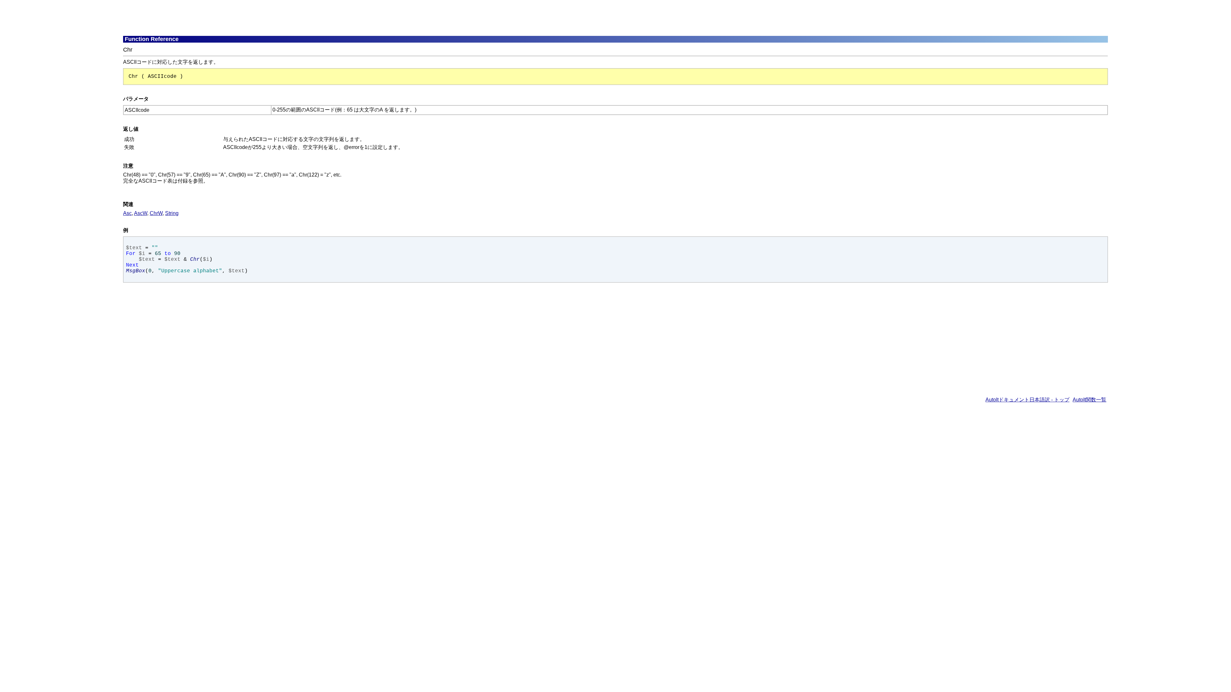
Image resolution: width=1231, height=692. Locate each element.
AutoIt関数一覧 (1089, 399)
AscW (140, 213)
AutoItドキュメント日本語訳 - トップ (1027, 399)
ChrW (156, 213)
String (172, 213)
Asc (127, 213)
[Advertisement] (278, 17)
